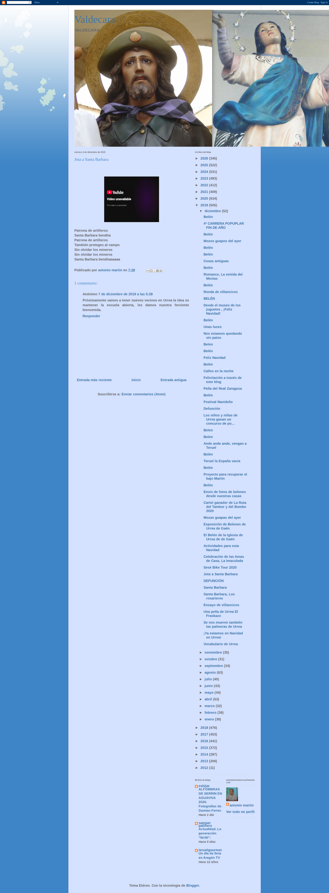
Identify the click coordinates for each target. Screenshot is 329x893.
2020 (204, 198)
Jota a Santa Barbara (221, 574)
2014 (204, 754)
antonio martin (242, 805)
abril (209, 699)
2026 (204, 158)
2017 (204, 734)
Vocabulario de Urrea (221, 644)
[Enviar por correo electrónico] (148, 270)
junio (209, 686)
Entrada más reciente (94, 380)
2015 (204, 748)
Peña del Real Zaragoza (223, 388)
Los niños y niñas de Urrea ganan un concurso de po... (220, 419)
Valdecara (94, 19)
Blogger (192, 885)
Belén (208, 217)
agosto (211, 672)
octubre (211, 659)
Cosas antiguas (216, 261)
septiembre (214, 666)
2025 (204, 165)
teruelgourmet (210, 850)
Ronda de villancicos (221, 292)
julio (209, 679)
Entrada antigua (173, 380)
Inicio (136, 380)
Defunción (212, 408)
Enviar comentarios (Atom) (143, 394)
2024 (204, 172)
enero (210, 719)
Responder (91, 316)
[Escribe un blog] (151, 270)
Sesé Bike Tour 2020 (220, 567)
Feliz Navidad (215, 358)
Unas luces (213, 327)
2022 (204, 185)
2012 (204, 768)
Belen (208, 344)
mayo (210, 692)
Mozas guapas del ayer (222, 517)
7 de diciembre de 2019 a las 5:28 (125, 294)
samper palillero (205, 824)
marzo (210, 706)
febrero (211, 712)
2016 (204, 741)
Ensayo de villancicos (221, 605)
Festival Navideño (218, 402)
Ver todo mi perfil (240, 812)
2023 (204, 178)
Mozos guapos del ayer (222, 241)
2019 (204, 205)
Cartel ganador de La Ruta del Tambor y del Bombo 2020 (225, 507)
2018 (204, 728)
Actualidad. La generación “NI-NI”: (210, 833)
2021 (204, 192)
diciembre (213, 211)
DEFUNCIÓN (214, 581)
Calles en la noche (219, 371)
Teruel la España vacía (222, 461)
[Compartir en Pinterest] (161, 270)
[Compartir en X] (154, 270)
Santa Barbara (215, 587)
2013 (204, 761)
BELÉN (209, 298)
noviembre (214, 652)
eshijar (204, 786)
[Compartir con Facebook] (157, 270)
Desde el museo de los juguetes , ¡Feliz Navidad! (222, 309)
